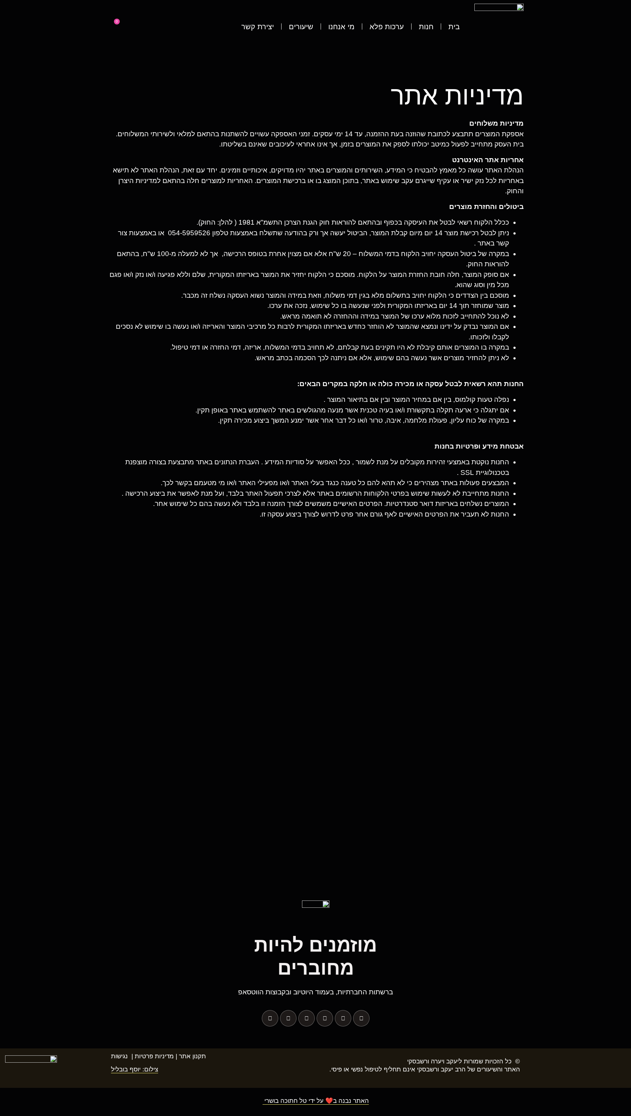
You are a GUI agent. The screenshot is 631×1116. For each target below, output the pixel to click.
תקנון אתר (192, 1056)
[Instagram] (343, 1018)
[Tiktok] (270, 1018)
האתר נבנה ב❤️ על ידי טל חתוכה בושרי (316, 1100)
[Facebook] (361, 1018)
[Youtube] (325, 1018)
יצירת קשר (257, 27)
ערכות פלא (387, 27)
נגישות (119, 1056)
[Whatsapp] (306, 1018)
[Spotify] (288, 1018)
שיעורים (301, 27)
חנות (426, 27)
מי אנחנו (341, 27)
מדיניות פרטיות (154, 1056)
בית (454, 27)
